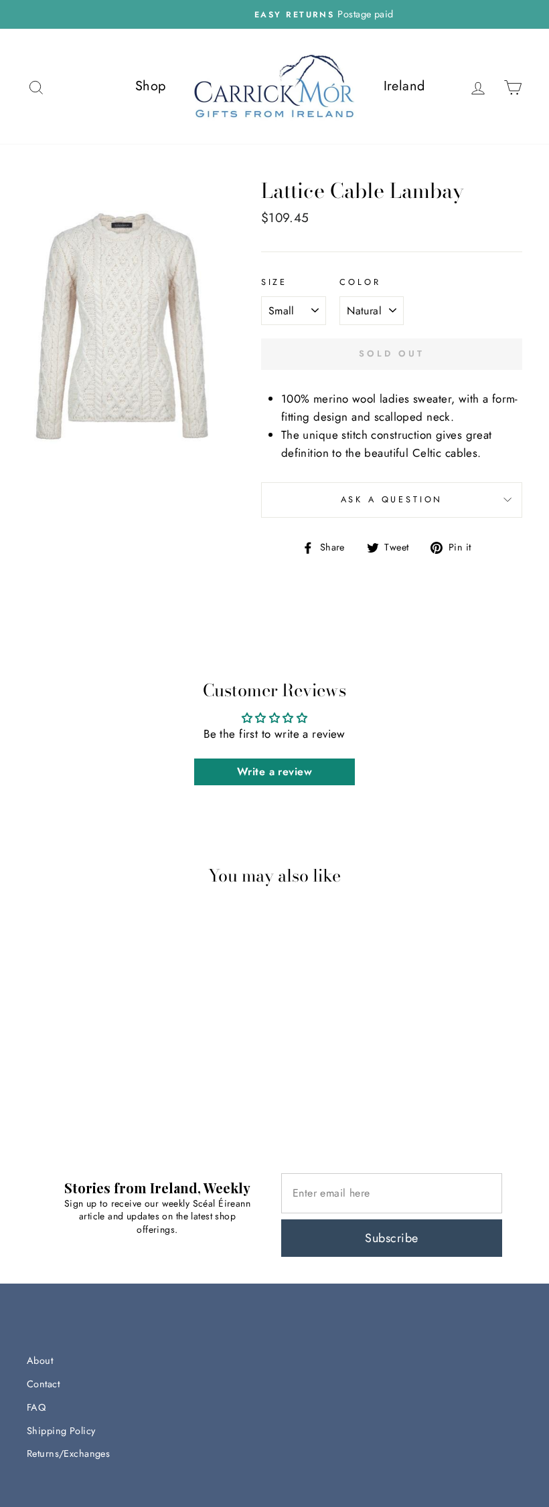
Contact (43, 1384)
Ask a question (392, 499)
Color (359, 282)
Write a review (274, 771)
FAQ (36, 1407)
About (40, 1360)
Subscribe (391, 1238)
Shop (150, 86)
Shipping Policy (61, 1430)
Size (274, 282)
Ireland (404, 86)
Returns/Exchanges (68, 1453)
